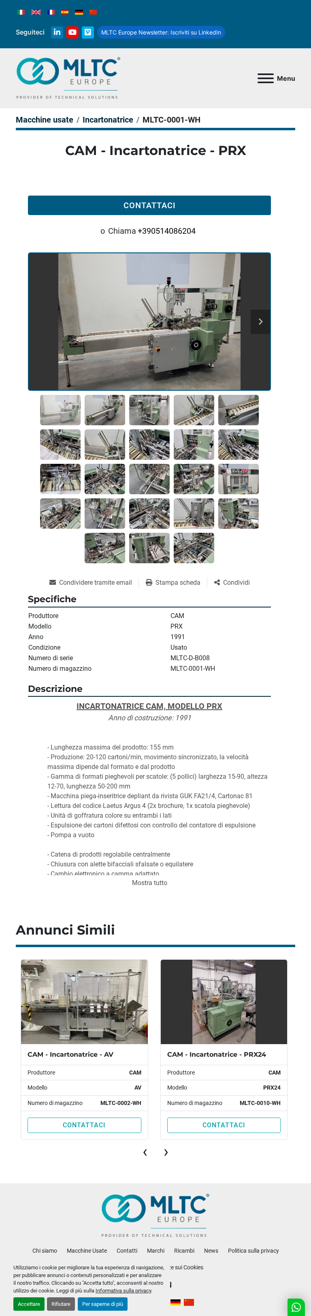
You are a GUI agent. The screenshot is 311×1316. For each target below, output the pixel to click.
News (211, 1250)
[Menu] (266, 78)
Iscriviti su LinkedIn (161, 32)
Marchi (155, 1250)
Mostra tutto (149, 883)
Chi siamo (44, 1250)
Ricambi (184, 1250)
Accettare (29, 1304)
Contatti (127, 1250)
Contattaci (150, 205)
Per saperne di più (102, 1304)
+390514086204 (167, 231)
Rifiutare (60, 1304)
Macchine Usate (87, 1250)
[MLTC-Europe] (156, 1215)
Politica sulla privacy (253, 1250)
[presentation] (145, 1151)
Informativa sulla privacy (123, 1291)
